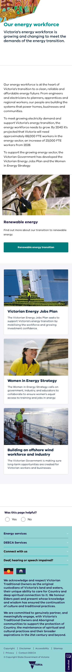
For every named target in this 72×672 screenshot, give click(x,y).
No (30, 519)
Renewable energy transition (36, 247)
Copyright (9, 648)
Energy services (15, 534)
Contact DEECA (27, 652)
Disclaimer (25, 648)
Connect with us (15, 551)
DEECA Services (15, 543)
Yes (14, 519)
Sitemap (58, 648)
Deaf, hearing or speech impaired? (28, 560)
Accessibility (42, 648)
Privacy (10, 652)
